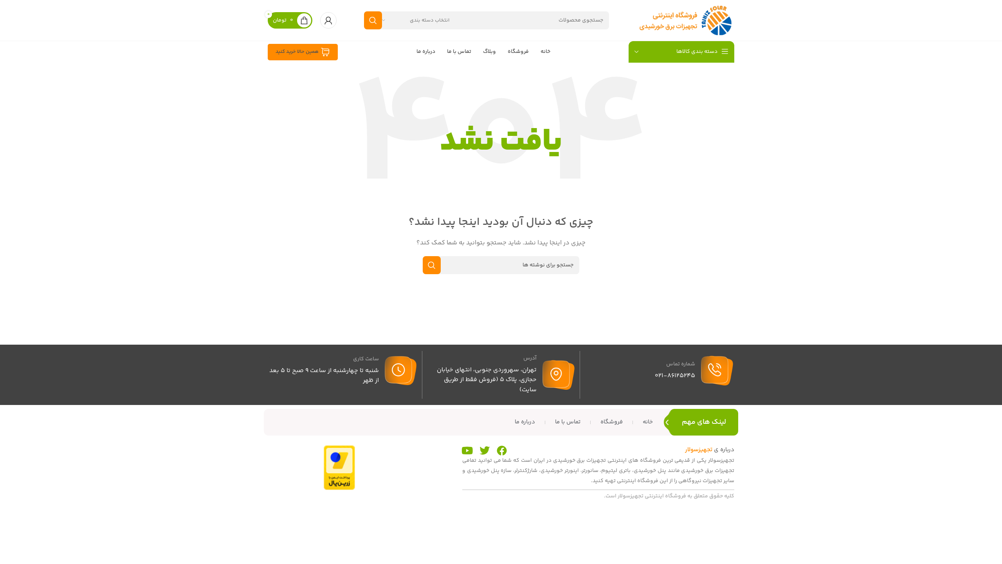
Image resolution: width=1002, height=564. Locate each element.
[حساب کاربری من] (328, 20)
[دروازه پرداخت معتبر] (339, 467)
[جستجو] (373, 20)
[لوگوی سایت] (685, 20)
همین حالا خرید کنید (297, 52)
